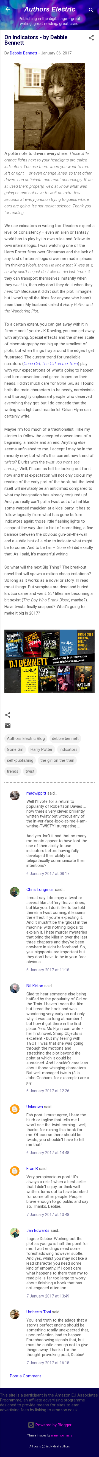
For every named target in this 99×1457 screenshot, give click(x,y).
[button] (91, 38)
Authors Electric (49, 9)
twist (30, 771)
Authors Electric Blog (26, 738)
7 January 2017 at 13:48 (47, 1214)
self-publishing (20, 760)
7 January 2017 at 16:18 (47, 1362)
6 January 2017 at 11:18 (47, 970)
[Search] (91, 11)
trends (12, 771)
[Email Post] (7, 727)
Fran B (32, 1168)
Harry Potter (42, 749)
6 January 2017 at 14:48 (47, 1152)
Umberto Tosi (38, 1312)
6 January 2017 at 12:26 (47, 1090)
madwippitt (36, 793)
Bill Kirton (34, 985)
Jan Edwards (38, 1230)
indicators (69, 749)
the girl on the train (57, 760)
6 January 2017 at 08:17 (47, 873)
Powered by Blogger (53, 1425)
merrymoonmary (61, 1435)
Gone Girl (32, 363)
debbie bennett (65, 738)
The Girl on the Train (60, 363)
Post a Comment (25, 1376)
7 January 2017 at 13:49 (47, 1296)
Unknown (34, 1106)
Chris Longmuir (40, 889)
